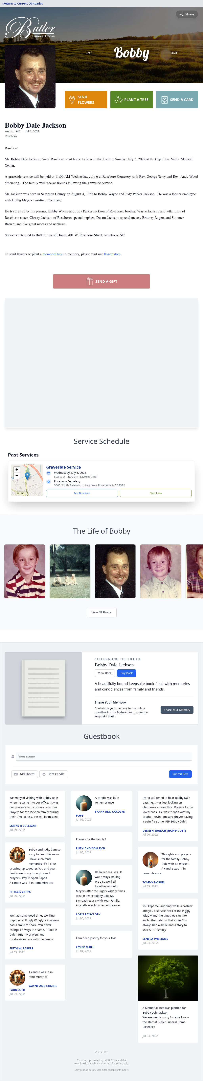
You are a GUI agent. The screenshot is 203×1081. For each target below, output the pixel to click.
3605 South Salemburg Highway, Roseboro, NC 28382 (89, 485)
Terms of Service (112, 1063)
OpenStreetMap (106, 1070)
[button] (27, 476)
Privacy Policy (90, 1063)
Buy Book (127, 673)
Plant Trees (156, 493)
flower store (112, 253)
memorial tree (53, 253)
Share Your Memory (177, 710)
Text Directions (82, 493)
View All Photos (102, 612)
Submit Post (180, 774)
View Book (104, 673)
